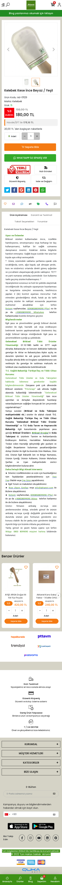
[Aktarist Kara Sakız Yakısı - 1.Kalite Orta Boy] (47, 578)
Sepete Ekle (32, 147)
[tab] (18, 215)
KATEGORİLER (31, 762)
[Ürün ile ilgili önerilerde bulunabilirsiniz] (56, 204)
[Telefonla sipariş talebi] (48, 204)
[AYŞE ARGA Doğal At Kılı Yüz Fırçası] (15, 578)
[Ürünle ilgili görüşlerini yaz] (23, 204)
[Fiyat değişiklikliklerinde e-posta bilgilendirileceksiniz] (39, 204)
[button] (8, 49)
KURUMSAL (31, 744)
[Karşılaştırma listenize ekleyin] (31, 204)
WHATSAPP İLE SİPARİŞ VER (32, 157)
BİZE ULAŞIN (31, 772)
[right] (58, 595)
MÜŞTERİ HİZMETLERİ (31, 753)
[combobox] (7, 814)
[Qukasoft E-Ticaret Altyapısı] (31, 870)
